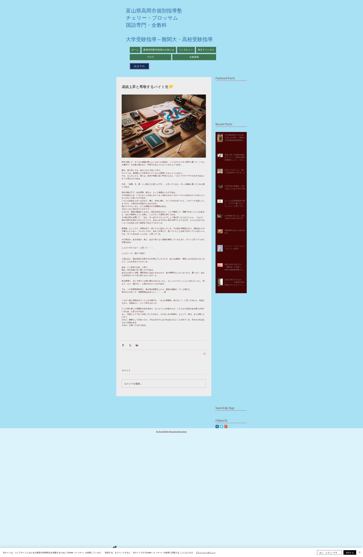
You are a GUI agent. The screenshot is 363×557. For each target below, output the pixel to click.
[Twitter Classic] (221, 426)
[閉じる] (359, 552)
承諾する (350, 552)
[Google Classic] (225, 426)
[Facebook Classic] (217, 426)
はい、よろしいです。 (329, 552)
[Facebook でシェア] (123, 345)
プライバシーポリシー (206, 552)
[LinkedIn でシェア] (137, 345)
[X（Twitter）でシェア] (130, 345)
